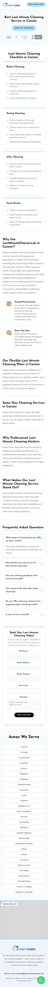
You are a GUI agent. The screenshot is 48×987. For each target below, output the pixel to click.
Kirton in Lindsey (24, 887)
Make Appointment (36, 4)
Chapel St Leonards (24, 892)
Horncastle (24, 822)
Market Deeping (24, 833)
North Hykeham (24, 811)
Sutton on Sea (24, 865)
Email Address (24, 663)
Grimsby (24, 752)
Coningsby (24, 870)
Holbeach (24, 827)
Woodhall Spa (24, 881)
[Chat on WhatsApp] (41, 980)
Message (24, 697)
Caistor (24, 854)
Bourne (24, 817)
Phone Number (24, 674)
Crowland (24, 860)
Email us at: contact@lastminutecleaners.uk (24, 973)
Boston (24, 768)
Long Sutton (24, 876)
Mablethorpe (24, 806)
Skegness (24, 779)
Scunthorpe (24, 757)
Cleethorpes (24, 838)
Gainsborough (24, 784)
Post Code (24, 686)
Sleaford (24, 800)
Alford (24, 849)
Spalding (24, 774)
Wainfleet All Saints (24, 843)
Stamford (24, 790)
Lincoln (24, 747)
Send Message (24, 715)
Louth (24, 795)
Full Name (24, 651)
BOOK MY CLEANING (24, 28)
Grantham (24, 763)
